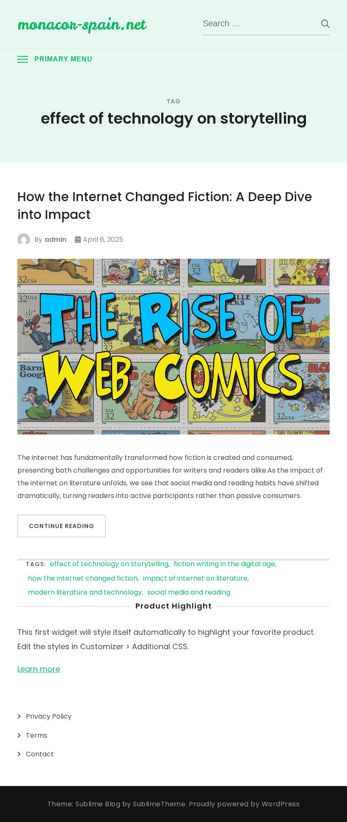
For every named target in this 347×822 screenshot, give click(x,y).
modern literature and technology (85, 592)
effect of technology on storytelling (109, 564)
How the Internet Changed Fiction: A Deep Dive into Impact (164, 206)
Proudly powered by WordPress (244, 804)
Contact (40, 754)
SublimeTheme (159, 804)
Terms (36, 735)
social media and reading (188, 592)
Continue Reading (61, 526)
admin (55, 239)
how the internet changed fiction (83, 578)
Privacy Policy (49, 716)
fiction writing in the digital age (224, 564)
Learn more (38, 669)
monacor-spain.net (81, 24)
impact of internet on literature (195, 578)
